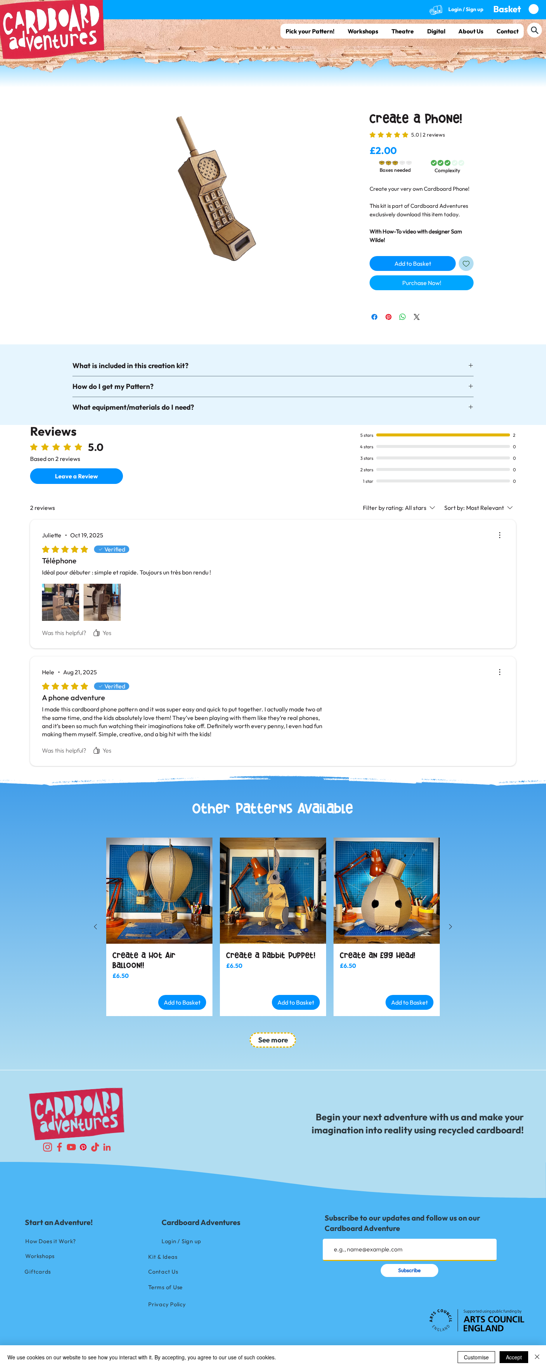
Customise (476, 1357)
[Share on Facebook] (374, 299)
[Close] (537, 1357)
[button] (516, 9)
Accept (514, 1357)
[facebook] (59, 794)
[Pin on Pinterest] (388, 299)
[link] (407, 135)
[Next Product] (450, 574)
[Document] (534, 30)
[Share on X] (416, 299)
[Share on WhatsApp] (402, 299)
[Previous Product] (95, 574)
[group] (273, 574)
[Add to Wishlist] (466, 246)
